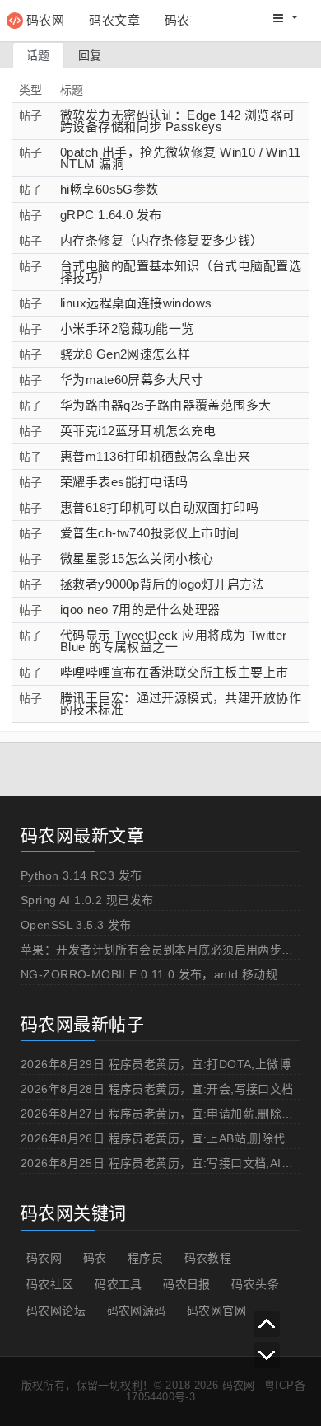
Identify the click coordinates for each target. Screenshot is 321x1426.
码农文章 (114, 20)
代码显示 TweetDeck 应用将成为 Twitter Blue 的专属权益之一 (173, 641)
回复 (90, 55)
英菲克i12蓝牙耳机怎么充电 (138, 431)
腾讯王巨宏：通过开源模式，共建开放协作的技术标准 (180, 703)
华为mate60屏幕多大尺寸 (132, 380)
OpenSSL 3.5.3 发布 (76, 924)
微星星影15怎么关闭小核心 (136, 558)
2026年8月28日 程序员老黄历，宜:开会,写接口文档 (157, 1088)
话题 (38, 55)
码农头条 (255, 1284)
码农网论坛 (56, 1310)
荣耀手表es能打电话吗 (124, 482)
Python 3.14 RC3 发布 (81, 875)
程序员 (145, 1257)
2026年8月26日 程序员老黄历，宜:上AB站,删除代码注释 (171, 1138)
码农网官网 (216, 1310)
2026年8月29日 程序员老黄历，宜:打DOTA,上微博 (156, 1064)
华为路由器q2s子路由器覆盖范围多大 (166, 405)
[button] (285, 18)
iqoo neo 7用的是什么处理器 (140, 610)
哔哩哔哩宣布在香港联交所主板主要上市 (174, 672)
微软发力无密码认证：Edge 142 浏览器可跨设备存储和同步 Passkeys (177, 121)
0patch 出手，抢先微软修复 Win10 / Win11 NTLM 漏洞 (180, 158)
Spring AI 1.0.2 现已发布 (87, 900)
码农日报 (187, 1284)
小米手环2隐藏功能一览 (127, 328)
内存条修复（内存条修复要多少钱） (161, 240)
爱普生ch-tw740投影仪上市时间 (150, 533)
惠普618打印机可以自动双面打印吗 (159, 507)
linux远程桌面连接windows (136, 303)
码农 (95, 1257)
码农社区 (190, 20)
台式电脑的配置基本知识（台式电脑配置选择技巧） (180, 271)
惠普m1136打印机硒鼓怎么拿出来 (155, 456)
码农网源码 (136, 1310)
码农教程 (208, 1257)
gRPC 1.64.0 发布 (111, 215)
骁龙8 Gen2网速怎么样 (125, 354)
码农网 (45, 20)
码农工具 (118, 1284)
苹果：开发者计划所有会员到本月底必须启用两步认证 (163, 949)
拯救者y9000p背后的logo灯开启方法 (162, 584)
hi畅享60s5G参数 (109, 189)
